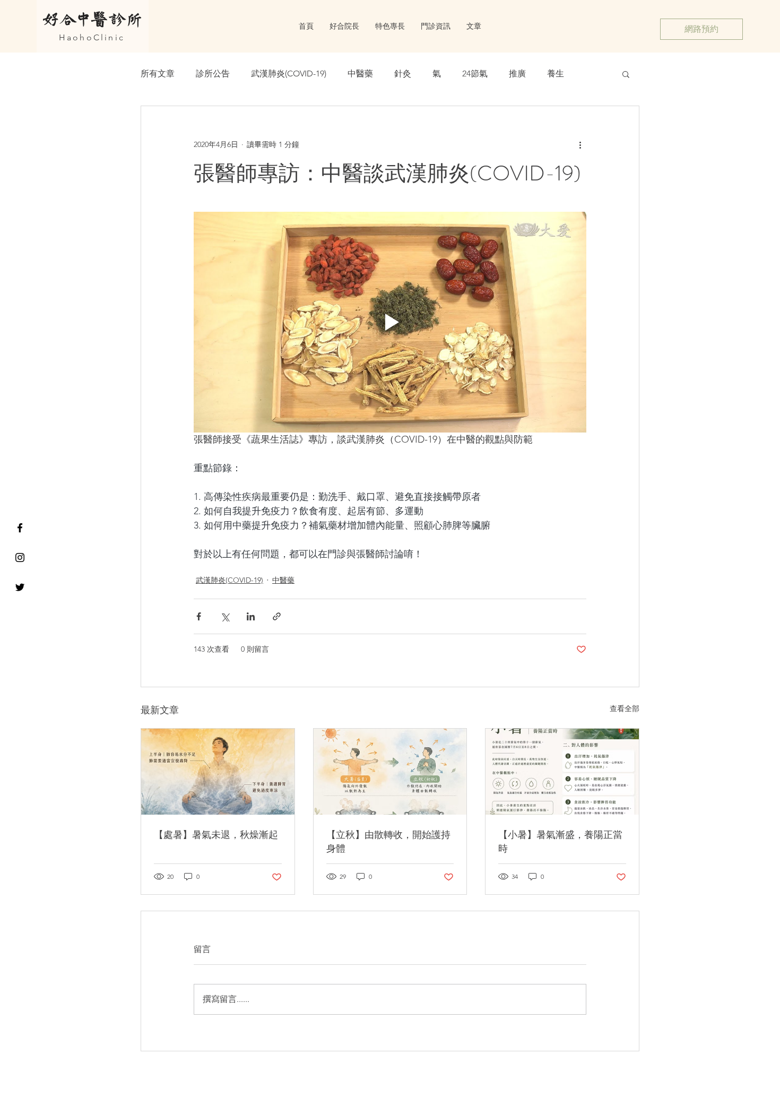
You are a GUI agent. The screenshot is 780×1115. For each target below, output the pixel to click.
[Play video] (390, 322)
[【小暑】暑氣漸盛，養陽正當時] (562, 772)
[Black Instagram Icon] (20, 557)
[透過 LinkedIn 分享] (251, 616)
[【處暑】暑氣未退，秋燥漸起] (217, 772)
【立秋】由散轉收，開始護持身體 (388, 841)
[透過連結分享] (277, 616)
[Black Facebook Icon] (20, 528)
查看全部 (624, 708)
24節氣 (475, 73)
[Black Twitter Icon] (20, 587)
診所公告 (213, 73)
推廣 (517, 73)
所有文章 (158, 73)
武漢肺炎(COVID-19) (288, 73)
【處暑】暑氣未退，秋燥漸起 (216, 835)
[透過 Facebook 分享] (199, 616)
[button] (626, 74)
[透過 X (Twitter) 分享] (225, 616)
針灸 (402, 73)
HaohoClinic (92, 37)
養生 (555, 73)
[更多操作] (580, 144)
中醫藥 (360, 73)
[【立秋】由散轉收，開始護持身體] (390, 772)
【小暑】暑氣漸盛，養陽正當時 (560, 841)
